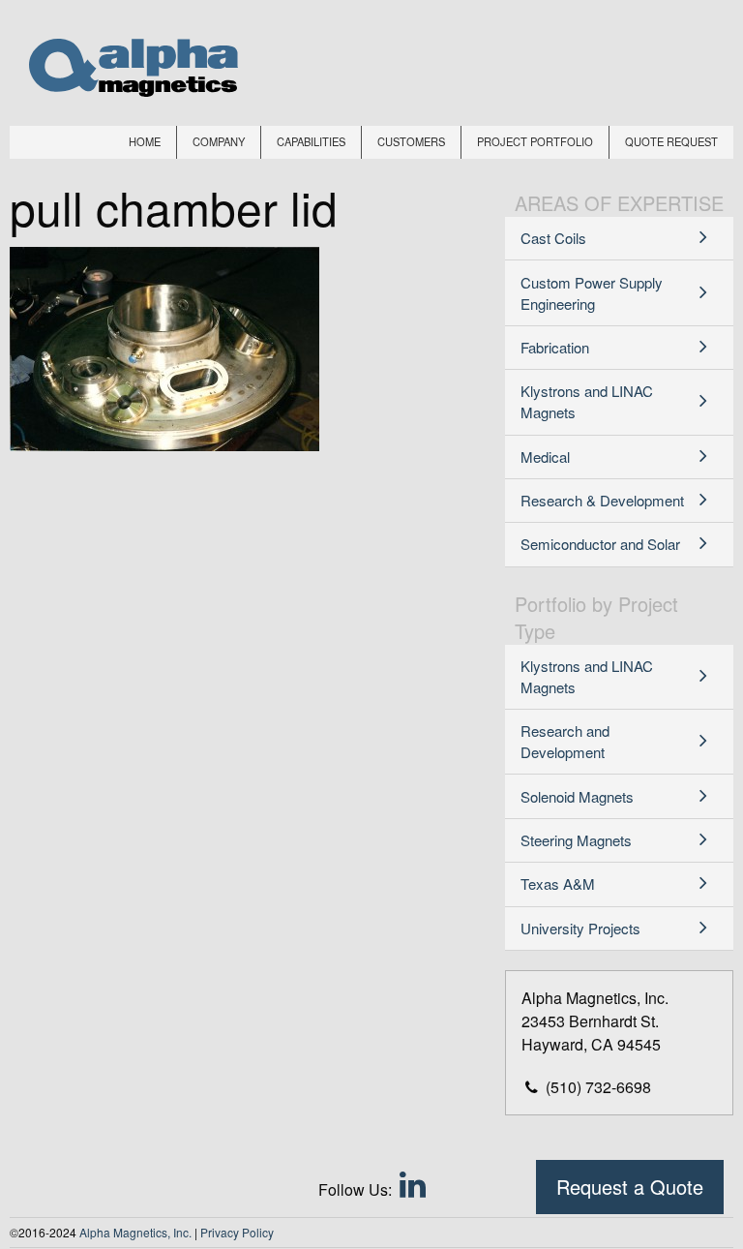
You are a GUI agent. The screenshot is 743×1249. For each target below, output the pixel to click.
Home (145, 141)
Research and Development (564, 741)
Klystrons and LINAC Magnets (586, 401)
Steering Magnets (576, 840)
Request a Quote (629, 1187)
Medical (545, 456)
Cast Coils (553, 238)
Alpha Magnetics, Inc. (135, 1232)
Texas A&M (557, 883)
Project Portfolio (535, 141)
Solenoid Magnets (577, 796)
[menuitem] (145, 142)
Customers (411, 141)
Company (219, 141)
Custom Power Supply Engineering (591, 293)
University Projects (580, 928)
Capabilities (311, 141)
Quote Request (671, 141)
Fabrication (554, 347)
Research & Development (602, 500)
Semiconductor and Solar (600, 543)
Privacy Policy (237, 1232)
